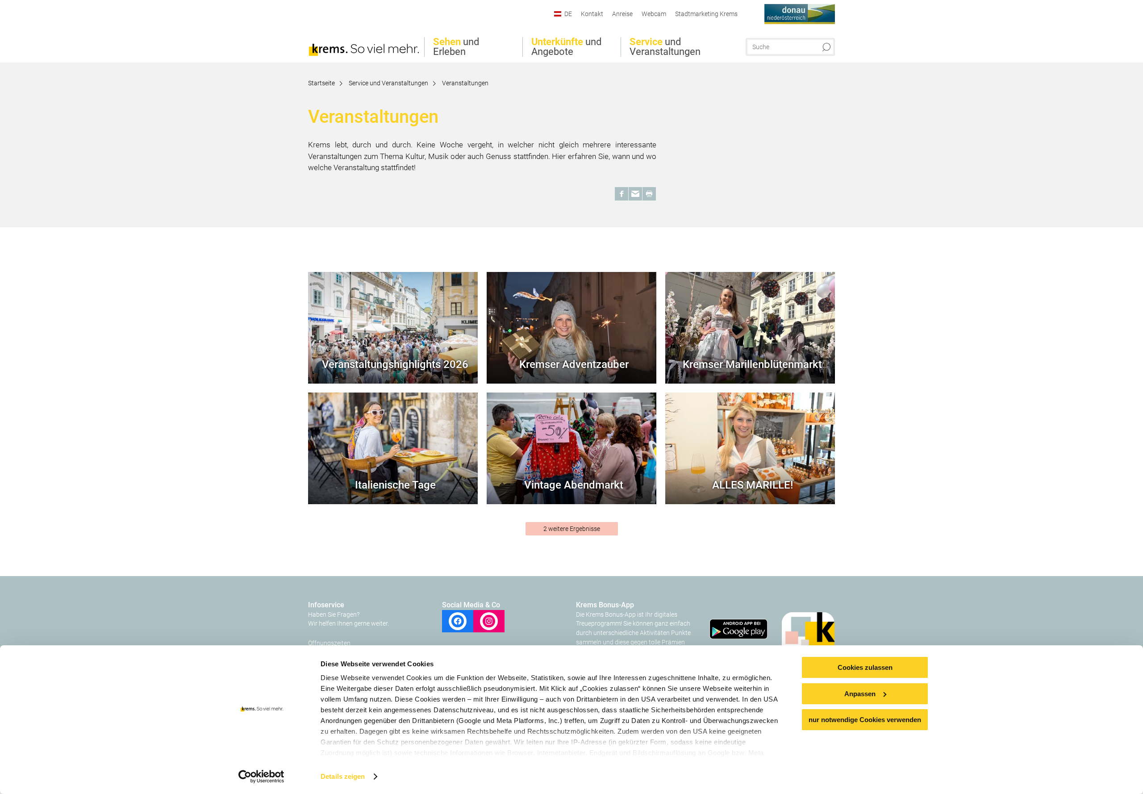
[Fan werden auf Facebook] (458, 621)
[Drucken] (649, 194)
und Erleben (456, 47)
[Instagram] (489, 621)
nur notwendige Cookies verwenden (865, 719)
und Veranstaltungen (665, 47)
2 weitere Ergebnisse (571, 528)
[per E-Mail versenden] (635, 194)
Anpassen (860, 694)
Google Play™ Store (739, 631)
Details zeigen (343, 776)
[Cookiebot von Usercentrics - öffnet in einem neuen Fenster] (261, 776)
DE (568, 14)
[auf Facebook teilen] (621, 194)
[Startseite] (364, 33)
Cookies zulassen (865, 667)
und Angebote (566, 47)
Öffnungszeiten (329, 643)
